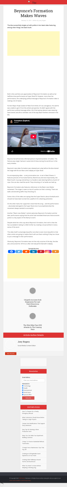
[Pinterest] (40, 251)
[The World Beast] (33, 2)
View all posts (11, 353)
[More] (55, 251)
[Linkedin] (33, 251)
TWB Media (22, 478)
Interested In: (26, 384)
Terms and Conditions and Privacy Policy (20, 480)
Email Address (26, 377)
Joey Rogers (42, 20)
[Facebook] (11, 251)
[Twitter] (18, 251)
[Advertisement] (33, 43)
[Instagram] (48, 251)
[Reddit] (26, 251)
